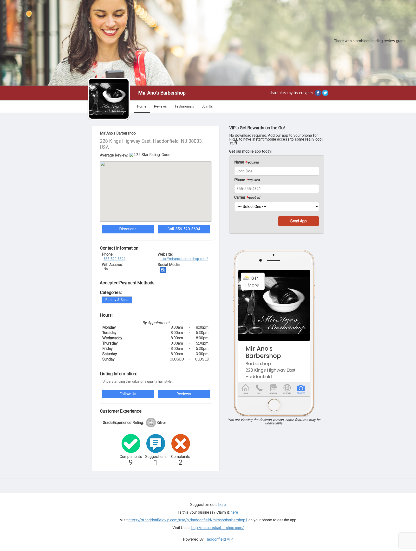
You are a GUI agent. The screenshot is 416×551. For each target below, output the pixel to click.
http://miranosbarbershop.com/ (184, 259)
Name (246, 162)
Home (141, 106)
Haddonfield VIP (219, 539)
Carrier (247, 197)
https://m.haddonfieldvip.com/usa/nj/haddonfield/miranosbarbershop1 (188, 520)
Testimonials (184, 106)
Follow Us (127, 394)
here (234, 512)
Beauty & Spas (117, 300)
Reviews (160, 106)
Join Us (207, 106)
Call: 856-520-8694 (184, 229)
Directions (127, 229)
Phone (247, 180)
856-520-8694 (114, 259)
